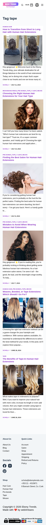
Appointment (26, 454)
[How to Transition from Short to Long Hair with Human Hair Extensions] (23, 50)
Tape (29, 91)
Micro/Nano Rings (10, 91)
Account (24, 445)
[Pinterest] (4, 471)
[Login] (37, 5)
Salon (23, 448)
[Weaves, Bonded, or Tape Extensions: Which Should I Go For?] (23, 313)
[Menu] (42, 5)
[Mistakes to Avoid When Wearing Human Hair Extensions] (23, 246)
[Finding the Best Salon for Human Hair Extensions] (23, 178)
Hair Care (7, 486)
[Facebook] (4, 466)
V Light (34, 91)
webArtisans (27, 510)
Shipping (25, 457)
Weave (39, 91)
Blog (5, 448)
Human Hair (7, 27)
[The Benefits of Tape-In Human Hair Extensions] (23, 380)
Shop (23, 451)
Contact (6, 451)
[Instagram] (10, 466)
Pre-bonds (22, 91)
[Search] (22, 5)
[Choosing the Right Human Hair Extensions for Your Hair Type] (23, 114)
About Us (6, 445)
